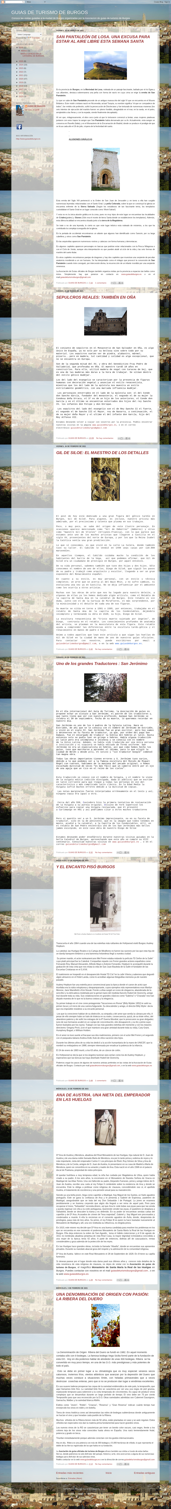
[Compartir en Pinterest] (122, 283)
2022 (21, 72)
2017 (21, 89)
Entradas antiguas (144, 1472)
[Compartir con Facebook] (119, 283)
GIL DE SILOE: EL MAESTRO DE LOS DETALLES (102, 452)
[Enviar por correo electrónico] (112, 283)
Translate (36, 38)
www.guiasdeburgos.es (131, 274)
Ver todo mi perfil (32, 110)
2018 (21, 86)
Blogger (104, 1489)
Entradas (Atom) (75, 1478)
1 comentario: (101, 283)
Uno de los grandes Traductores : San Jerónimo (101, 663)
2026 (21, 48)
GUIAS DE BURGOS (36, 106)
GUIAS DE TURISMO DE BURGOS (49, 12)
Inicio (109, 1472)
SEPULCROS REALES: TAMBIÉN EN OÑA (96, 297)
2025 (21, 61)
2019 (21, 82)
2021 (21, 75)
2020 (21, 79)
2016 (21, 93)
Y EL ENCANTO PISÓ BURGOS (85, 867)
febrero (24, 51)
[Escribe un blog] (114, 283)
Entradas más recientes (69, 1472)
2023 (21, 68)
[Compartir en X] (117, 283)
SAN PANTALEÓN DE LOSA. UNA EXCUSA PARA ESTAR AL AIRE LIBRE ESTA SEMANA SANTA (103, 39)
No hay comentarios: (105, 438)
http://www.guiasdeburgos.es (28, 139)
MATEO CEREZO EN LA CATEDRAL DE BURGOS (32, 55)
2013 (21, 97)
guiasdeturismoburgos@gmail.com (75, 277)
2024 (21, 65)
